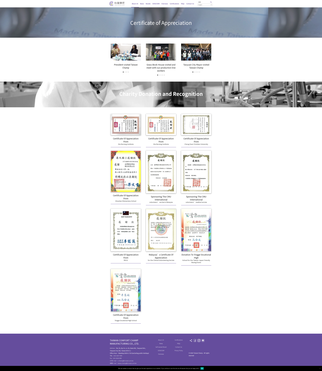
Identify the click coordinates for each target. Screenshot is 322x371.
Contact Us (178, 347)
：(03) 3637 (114, 356)
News (161, 343)
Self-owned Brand (161, 347)
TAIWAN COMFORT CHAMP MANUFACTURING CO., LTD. (124, 342)
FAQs (178, 343)
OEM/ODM (161, 350)
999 (121, 356)
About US (161, 340)
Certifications (179, 340)
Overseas (161, 354)
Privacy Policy (179, 350)
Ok (202, 368)
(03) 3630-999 (117, 358)
